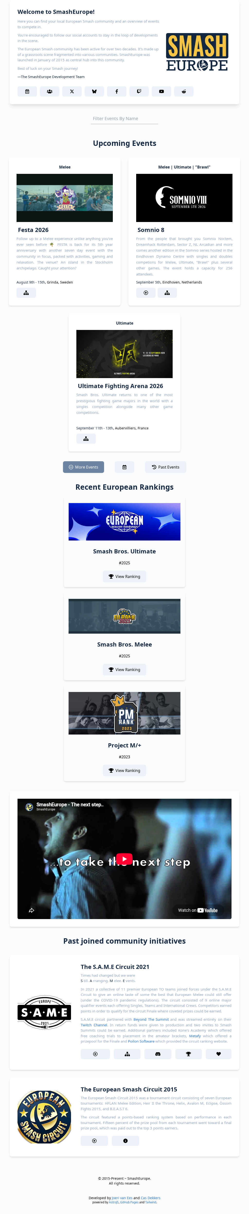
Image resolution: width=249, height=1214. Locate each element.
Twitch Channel (94, 1024)
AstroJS (114, 1202)
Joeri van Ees (122, 1198)
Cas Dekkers (150, 1198)
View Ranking (128, 576)
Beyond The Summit (151, 1019)
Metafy (195, 1035)
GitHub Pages (129, 1202)
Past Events (168, 467)
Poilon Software (141, 1041)
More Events (86, 467)
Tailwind (150, 1202)
